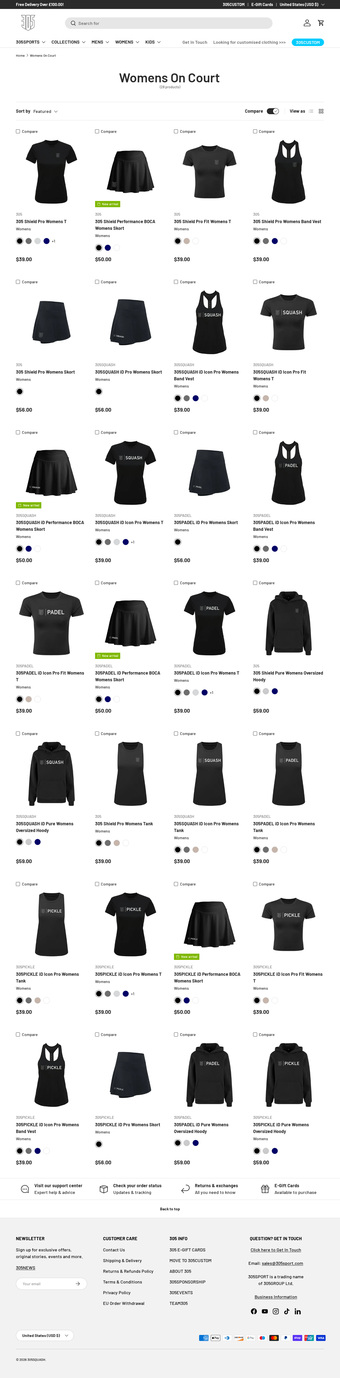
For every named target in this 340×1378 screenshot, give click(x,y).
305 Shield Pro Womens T (41, 221)
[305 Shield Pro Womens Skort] (51, 322)
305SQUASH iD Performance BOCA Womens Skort (50, 526)
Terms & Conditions (122, 1281)
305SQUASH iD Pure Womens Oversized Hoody (44, 827)
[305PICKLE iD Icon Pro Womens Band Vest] (51, 1075)
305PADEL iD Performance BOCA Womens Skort (127, 676)
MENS (97, 42)
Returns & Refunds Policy (128, 1271)
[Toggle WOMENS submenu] (137, 42)
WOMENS (124, 42)
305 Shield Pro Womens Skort (45, 372)
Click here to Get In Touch (276, 1249)
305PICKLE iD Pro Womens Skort (127, 1124)
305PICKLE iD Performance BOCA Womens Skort (207, 977)
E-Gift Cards (262, 4)
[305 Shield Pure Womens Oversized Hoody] (288, 623)
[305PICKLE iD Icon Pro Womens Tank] (51, 924)
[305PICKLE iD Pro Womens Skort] (130, 1075)
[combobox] (169, 23)
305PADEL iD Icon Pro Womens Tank (284, 827)
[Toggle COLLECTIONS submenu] (84, 42)
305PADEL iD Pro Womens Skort (206, 522)
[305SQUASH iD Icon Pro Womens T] (130, 472)
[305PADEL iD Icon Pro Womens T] (209, 623)
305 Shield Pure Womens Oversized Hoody (288, 676)
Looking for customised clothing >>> (249, 42)
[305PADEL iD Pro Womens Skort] (209, 472)
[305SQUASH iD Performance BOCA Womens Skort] (51, 472)
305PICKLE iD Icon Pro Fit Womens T (288, 977)
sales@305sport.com (282, 1263)
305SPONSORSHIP (188, 1281)
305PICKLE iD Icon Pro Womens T (128, 974)
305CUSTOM (234, 4)
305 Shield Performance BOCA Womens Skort (125, 225)
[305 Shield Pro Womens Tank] (130, 773)
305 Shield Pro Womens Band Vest (287, 221)
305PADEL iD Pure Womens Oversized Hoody (201, 1128)
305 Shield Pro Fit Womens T (202, 221)
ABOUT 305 (180, 1271)
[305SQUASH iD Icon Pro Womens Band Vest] (209, 322)
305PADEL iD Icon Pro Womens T (206, 673)
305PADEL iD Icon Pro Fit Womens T (50, 676)
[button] (321, 22)
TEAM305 (179, 1303)
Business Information (276, 1296)
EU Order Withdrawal (123, 1303)
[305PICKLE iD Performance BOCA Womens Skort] (209, 924)
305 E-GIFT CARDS (188, 1249)
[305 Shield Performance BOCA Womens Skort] (130, 171)
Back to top (170, 1208)
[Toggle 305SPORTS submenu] (44, 42)
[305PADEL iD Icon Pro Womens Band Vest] (288, 472)
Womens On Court (43, 55)
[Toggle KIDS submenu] (159, 42)
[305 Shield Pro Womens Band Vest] (288, 171)
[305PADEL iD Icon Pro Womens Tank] (288, 773)
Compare (254, 111)
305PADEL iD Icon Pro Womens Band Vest (284, 526)
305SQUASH (36, 1359)
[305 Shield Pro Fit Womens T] (209, 171)
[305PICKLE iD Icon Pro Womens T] (130, 924)
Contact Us (114, 1249)
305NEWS (25, 1267)
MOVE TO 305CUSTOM (191, 1260)
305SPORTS (28, 42)
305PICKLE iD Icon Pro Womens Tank (47, 977)
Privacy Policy (117, 1292)
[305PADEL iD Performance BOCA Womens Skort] (130, 623)
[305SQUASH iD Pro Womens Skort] (130, 322)
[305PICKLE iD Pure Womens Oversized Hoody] (288, 1075)
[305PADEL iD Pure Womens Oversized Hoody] (209, 1075)
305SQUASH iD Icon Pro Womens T (129, 522)
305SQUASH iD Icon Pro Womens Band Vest (206, 375)
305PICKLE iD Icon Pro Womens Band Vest (47, 1128)
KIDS (150, 42)
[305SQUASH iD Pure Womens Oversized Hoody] (51, 773)
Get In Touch (194, 42)
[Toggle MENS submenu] (107, 42)
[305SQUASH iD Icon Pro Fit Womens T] (288, 322)
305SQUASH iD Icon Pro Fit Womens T (279, 375)
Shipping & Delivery (122, 1260)
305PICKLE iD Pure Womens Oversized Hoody (281, 1128)
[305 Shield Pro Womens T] (51, 171)
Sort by (23, 111)
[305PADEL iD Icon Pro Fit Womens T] (51, 623)
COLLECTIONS (66, 42)
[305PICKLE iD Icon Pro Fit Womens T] (288, 924)
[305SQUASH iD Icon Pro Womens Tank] (209, 773)
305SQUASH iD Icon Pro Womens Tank (206, 827)
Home (20, 55)
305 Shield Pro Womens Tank (124, 823)
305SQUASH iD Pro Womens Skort (128, 372)
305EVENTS (181, 1292)
